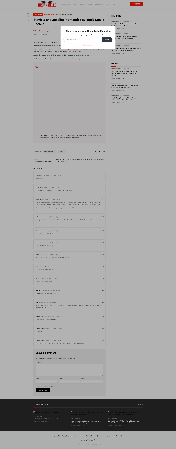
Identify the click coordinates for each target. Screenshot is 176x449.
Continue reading (88, 45)
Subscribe (107, 40)
